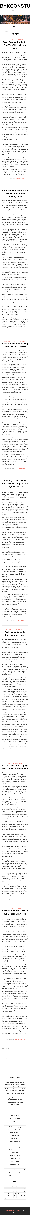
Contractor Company (15, 1127)
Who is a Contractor (15, 478)
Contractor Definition (15, 1132)
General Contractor (15, 1164)
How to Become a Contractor (15, 1167)
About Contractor (15, 188)
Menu (15, 27)
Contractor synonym (15, 39)
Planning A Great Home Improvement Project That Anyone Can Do (15, 483)
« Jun (14, 1202)
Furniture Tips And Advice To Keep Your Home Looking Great (15, 193)
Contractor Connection (15, 629)
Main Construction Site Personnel (15, 1170)
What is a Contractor (15, 1172)
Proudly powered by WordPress (12, 1210)
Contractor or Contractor (15, 341)
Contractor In (15, 1138)
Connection (15, 1121)
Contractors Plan (15, 1158)
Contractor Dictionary (15, 1135)
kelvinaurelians (19, 178)
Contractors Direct (15, 1155)
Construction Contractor (15, 1124)
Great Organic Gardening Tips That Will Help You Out (15, 45)
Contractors (15, 1152)
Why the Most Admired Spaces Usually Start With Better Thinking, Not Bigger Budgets (15, 1084)
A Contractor (15, 1115)
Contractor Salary (15, 763)
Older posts (6, 1048)
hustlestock (17, 1212)
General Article (15, 1161)
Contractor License (15, 1141)
